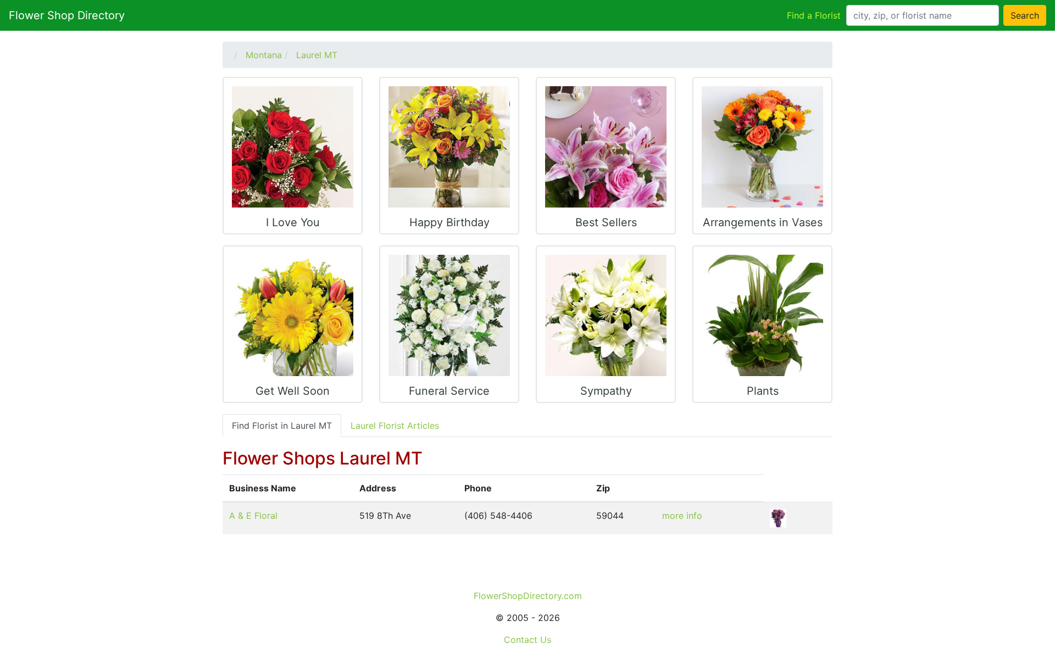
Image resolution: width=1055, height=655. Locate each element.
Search (1024, 15)
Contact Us (527, 639)
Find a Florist (814, 15)
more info (682, 515)
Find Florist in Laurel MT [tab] (282, 425)
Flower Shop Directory (67, 15)
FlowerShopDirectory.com (528, 595)
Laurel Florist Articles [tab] (395, 425)
